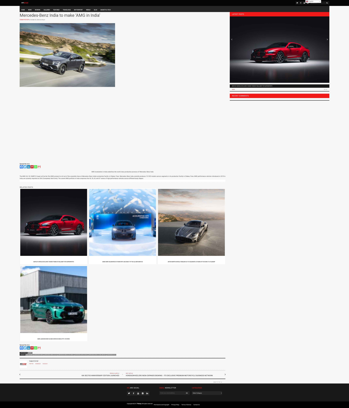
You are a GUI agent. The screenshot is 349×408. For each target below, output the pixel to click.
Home (23, 10)
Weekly (88, 10)
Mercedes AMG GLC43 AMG (66, 354)
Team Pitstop (24, 20)
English (310, 1)
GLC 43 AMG (29, 354)
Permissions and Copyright (161, 404)
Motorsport (78, 10)
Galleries (47, 10)
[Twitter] (25, 166)
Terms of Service (186, 404)
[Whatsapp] (35, 166)
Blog (95, 10)
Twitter (31, 363)
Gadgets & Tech (105, 10)
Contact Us (196, 404)
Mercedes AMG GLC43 (51, 354)
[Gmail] (39, 166)
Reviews (37, 10)
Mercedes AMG (39, 354)
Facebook (38, 363)
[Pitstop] (24, 3)
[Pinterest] (32, 166)
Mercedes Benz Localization (97, 354)
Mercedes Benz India (81, 354)
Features (56, 10)
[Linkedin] (28, 166)
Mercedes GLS (111, 354)
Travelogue (67, 10)
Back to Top (216, 382)
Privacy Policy (175, 404)
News (30, 10)
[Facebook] (21, 166)
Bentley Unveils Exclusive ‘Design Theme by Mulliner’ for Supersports (252, 86)
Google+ (45, 363)
